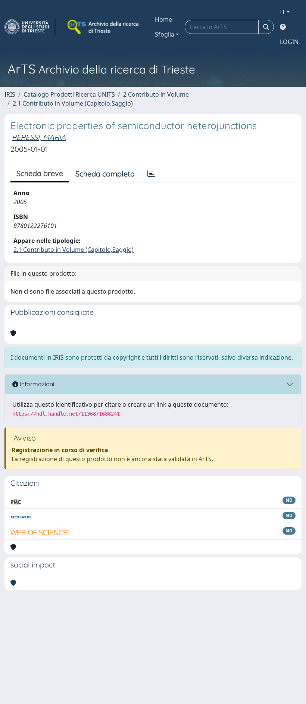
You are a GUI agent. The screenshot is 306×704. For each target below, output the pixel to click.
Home (163, 19)
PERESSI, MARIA (39, 137)
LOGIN (289, 42)
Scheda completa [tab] (105, 173)
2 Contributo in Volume (156, 94)
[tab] (151, 174)
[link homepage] (29, 27)
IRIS (9, 94)
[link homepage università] (103, 27)
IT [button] (282, 12)
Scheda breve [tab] (39, 173)
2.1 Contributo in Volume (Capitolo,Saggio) (73, 103)
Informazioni (36, 384)
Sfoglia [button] (164, 34)
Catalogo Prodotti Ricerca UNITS (69, 94)
